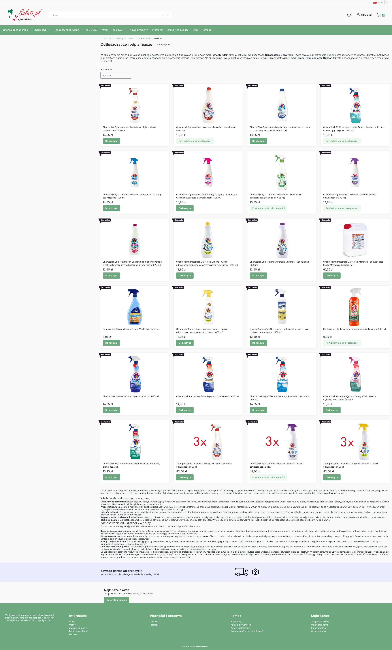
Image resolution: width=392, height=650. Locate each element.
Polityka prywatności (240, 624)
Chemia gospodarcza (124, 38)
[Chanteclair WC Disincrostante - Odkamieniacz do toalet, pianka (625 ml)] (135, 442)
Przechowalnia (318, 628)
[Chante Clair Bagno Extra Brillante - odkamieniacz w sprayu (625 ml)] (282, 374)
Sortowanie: (106, 69)
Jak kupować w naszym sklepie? (246, 631)
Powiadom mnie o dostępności (195, 141)
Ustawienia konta (319, 624)
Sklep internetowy (195, 646)
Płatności (154, 624)
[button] (168, 15)
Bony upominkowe (78, 631)
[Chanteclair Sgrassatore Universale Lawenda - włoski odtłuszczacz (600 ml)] (355, 173)
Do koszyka (111, 141)
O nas (72, 621)
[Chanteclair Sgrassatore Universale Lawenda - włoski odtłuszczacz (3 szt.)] (282, 442)
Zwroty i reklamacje (240, 628)
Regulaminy (236, 621)
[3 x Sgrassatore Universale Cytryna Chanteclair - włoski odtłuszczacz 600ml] (355, 442)
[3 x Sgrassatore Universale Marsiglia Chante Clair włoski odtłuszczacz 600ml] (208, 442)
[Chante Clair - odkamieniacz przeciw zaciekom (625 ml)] (135, 374)
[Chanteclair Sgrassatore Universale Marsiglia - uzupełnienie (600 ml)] (208, 105)
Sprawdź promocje (117, 600)
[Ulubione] (349, 15)
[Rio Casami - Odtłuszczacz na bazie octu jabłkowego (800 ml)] (355, 307)
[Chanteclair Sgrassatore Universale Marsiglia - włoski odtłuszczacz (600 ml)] (135, 105)
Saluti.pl (107, 38)
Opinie (72, 624)
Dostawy (154, 621)
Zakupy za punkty (78, 628)
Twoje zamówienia (320, 621)
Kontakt (73, 634)
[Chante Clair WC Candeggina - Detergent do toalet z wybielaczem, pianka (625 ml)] (355, 374)
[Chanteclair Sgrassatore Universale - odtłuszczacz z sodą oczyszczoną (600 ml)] (135, 173)
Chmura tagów (318, 631)
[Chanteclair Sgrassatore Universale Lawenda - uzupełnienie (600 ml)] (282, 240)
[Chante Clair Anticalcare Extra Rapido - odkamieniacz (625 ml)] (208, 374)
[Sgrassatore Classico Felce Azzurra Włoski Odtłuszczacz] (135, 307)
